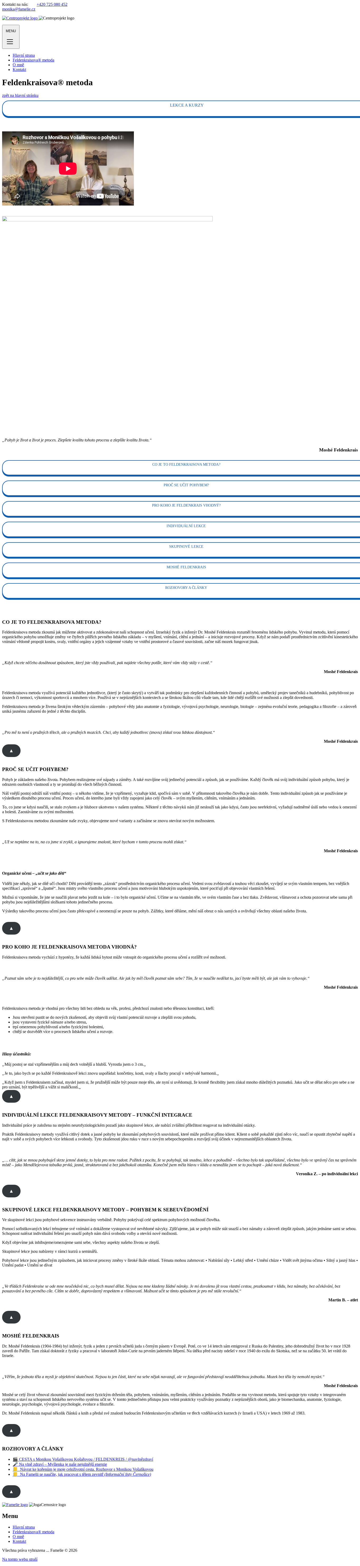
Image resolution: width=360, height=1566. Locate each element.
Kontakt (19, 69)
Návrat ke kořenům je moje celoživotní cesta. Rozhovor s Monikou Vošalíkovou (85, 1469)
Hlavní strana (24, 55)
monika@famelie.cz (18, 9)
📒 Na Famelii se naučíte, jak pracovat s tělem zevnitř (82, 1474)
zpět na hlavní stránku (20, 95)
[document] (180, 1467)
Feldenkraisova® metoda (33, 60)
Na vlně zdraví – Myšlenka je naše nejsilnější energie (62, 1464)
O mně (18, 65)
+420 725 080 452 (52, 4)
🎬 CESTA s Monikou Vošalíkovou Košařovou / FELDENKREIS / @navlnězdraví (83, 1459)
